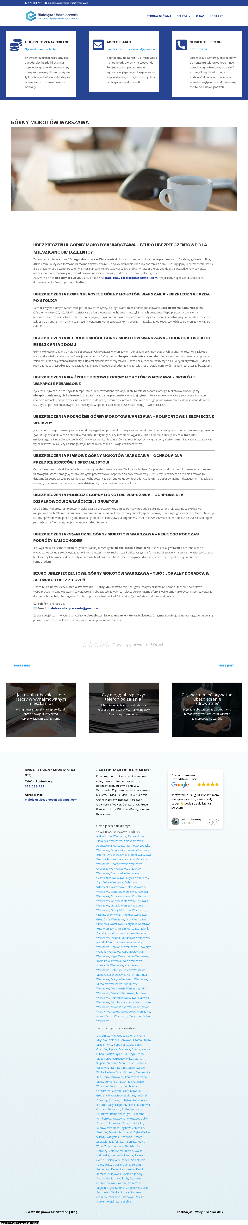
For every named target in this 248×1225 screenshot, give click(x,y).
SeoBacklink (214, 1212)
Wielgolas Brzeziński (119, 1137)
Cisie (145, 1188)
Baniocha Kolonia (117, 1178)
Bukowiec (117, 1077)
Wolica (146, 1049)
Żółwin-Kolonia (113, 1146)
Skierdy (100, 1137)
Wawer (116, 804)
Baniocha (115, 1086)
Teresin (136, 1164)
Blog (74, 1212)
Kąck (99, 1077)
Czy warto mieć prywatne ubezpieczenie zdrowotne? (207, 699)
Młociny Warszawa (122, 993)
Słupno (100, 1063)
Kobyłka (126, 1100)
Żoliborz (111, 809)
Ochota (126, 804)
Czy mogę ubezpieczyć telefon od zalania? (124, 697)
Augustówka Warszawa (111, 845)
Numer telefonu (205, 42)
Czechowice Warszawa (125, 873)
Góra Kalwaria (132, 1091)
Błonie (129, 1151)
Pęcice (113, 1049)
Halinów (121, 1183)
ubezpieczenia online (47, 42)
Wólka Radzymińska (108, 1072)
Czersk (136, 1049)
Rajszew (135, 1192)
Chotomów (103, 1091)
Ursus (136, 804)
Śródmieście (103, 804)
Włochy (133, 809)
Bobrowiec (103, 1192)
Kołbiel (109, 1201)
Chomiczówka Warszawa (126, 864)
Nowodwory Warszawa (135, 1011)
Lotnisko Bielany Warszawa (128, 970)
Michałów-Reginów (119, 1128)
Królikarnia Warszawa (109, 965)
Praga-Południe (118, 794)
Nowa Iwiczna (137, 1068)
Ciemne (116, 1091)
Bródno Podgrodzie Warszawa (115, 859)
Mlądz (100, 1044)
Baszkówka (143, 1072)
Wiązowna (119, 1118)
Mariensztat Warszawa (110, 974)
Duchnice (124, 1049)
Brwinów (101, 1132)
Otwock (101, 1109)
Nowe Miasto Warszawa (111, 1016)
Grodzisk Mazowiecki (109, 1095)
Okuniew (101, 1197)
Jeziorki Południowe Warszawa (130, 938)
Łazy (111, 1105)
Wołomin (102, 1086)
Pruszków (102, 1114)
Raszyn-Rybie (113, 1054)
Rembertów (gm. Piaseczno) (128, 1114)
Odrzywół (128, 1197)
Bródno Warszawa (139, 854)
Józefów (114, 1100)
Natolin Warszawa (122, 1002)
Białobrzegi (130, 1086)
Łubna (100, 1054)
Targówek (136, 799)
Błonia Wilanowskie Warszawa (130, 850)
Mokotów (101, 794)
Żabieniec (138, 1128)
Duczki (100, 1178)
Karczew (130, 1077)
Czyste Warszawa (137, 878)
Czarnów (101, 1049)
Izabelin (101, 1035)
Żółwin (111, 1035)
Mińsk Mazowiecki (120, 1132)
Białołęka (134, 794)
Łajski (129, 1044)
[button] (216, 822)
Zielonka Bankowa (120, 1040)
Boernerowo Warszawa (111, 854)
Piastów (142, 1077)
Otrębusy (119, 1058)
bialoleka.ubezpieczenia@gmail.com (132, 49)
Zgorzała (102, 1141)
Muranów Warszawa (124, 998)
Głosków (128, 1072)
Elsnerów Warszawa (123, 891)
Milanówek (144, 1105)
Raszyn (122, 1081)
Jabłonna (129, 1095)
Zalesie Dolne (121, 1164)
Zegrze (126, 1123)
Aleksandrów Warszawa (111, 836)
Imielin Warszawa (129, 928)
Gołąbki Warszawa (122, 905)
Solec (138, 1044)
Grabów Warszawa (108, 915)
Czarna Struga (142, 1040)
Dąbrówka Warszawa (109, 882)
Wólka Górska (120, 1192)
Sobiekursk (138, 1160)
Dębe (114, 1169)
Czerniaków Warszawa (110, 878)
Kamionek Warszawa (124, 947)
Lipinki (131, 1105)
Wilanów (122, 809)
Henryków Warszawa (137, 924)
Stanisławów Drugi (131, 1169)
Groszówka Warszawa (110, 919)
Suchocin (124, 1160)
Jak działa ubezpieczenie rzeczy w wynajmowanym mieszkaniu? (41, 699)
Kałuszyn (129, 1054)
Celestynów (116, 1151)
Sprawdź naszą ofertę (40, 49)
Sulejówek (114, 1174)
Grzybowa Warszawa (109, 924)
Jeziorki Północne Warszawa (114, 942)
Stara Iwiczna (118, 1068)
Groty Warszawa (136, 919)
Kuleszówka (103, 1164)
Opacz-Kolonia (126, 1035)
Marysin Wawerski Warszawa (129, 979)
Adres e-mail (119, 42)
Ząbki (144, 1118)
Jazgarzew (134, 1183)
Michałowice (136, 1081)
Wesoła (144, 809)
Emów (140, 1054)
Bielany (112, 799)
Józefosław (116, 1141)
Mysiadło (114, 1197)
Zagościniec (133, 1188)
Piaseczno (114, 1109)
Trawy (138, 1137)
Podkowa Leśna (132, 1109)
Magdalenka (104, 1058)
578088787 (199, 49)
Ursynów (101, 799)
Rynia (108, 1044)
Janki (107, 1077)
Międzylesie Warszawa (125, 988)
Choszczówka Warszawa (111, 868)
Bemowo (123, 799)
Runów (100, 1128)
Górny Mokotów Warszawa (128, 910)
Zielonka (138, 1123)
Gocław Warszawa (122, 901)
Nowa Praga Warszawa (125, 1007)
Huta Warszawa (106, 928)
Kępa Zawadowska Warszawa (129, 956)
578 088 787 (34, 3)
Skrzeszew (102, 1169)
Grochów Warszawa (134, 915)
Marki (99, 1081)
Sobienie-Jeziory (132, 1174)
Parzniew (130, 1141)
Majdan (101, 1188)
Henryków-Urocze (122, 1155)
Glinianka (111, 1160)
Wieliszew (133, 1118)
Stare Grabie (123, 1201)
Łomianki (110, 1081)
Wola (144, 794)
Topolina (119, 1044)
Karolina (101, 1174)
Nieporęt (112, 1063)
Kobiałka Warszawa (108, 961)
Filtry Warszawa (121, 896)
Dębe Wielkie (141, 1132)
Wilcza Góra (133, 1058)
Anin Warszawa (133, 841)
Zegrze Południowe (108, 1123)
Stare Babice (127, 1063)
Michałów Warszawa (109, 984)
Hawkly (198, 1212)
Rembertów (103, 814)
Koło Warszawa (132, 961)
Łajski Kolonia (116, 1188)
